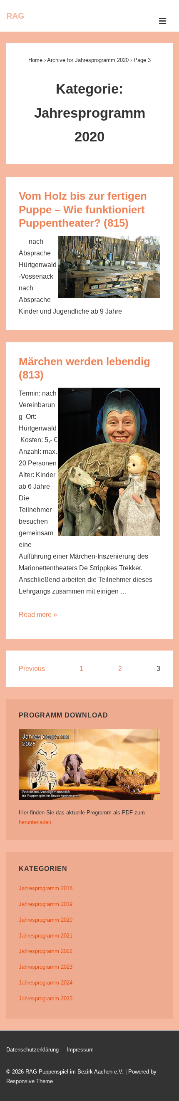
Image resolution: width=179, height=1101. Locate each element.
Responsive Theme (29, 1081)
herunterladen (35, 822)
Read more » (38, 614)
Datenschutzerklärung (32, 1050)
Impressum (80, 1050)
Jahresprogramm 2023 (45, 967)
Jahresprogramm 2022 (45, 951)
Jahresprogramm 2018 (45, 888)
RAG (15, 15)
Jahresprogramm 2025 (45, 998)
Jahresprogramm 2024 (45, 983)
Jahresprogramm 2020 (45, 920)
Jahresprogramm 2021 (45, 936)
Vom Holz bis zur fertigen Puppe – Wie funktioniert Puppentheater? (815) (83, 209)
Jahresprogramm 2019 (45, 904)
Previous (32, 668)
